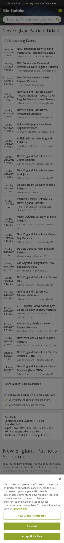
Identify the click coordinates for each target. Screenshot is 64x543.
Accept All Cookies (32, 536)
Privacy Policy (20, 508)
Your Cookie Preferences (32, 515)
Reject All (32, 526)
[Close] (60, 479)
